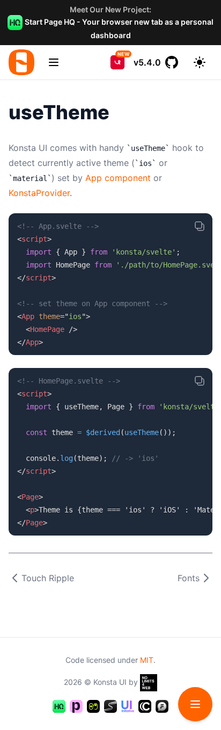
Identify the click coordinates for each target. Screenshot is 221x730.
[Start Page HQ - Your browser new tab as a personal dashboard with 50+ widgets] (59, 706)
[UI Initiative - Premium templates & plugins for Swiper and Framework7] (127, 706)
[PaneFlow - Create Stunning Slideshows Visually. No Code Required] (76, 706)
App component (118, 177)
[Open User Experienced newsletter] (117, 62)
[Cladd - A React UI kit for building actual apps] (144, 706)
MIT (146, 659)
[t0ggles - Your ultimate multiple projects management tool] (93, 706)
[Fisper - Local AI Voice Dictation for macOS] (162, 706)
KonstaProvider (39, 192)
